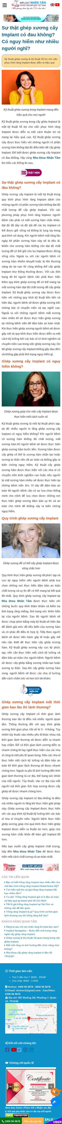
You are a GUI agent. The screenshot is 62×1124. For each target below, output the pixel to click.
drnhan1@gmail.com (28, 990)
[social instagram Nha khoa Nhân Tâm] (26, 1050)
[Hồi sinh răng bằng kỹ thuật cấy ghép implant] (31, 867)
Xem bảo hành (13, 1107)
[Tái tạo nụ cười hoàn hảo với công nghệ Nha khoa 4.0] (31, 18)
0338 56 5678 (12, 994)
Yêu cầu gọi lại (33, 1121)
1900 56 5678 (25, 986)
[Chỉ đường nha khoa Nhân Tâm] (31, 1018)
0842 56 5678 (42, 986)
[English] (52, 5)
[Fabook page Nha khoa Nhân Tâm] (8, 1050)
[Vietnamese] (57, 5)
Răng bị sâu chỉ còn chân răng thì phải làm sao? (32, 926)
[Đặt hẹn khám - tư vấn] (31, 172)
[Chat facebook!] (55, 1104)
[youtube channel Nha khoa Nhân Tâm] (14, 1050)
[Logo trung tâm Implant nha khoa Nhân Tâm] (29, 9)
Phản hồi (29, 1107)
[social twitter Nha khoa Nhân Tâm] (20, 1050)
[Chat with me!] (55, 1094)
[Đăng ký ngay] (31, 690)
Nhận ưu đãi (44, 1107)
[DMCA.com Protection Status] (16, 1115)
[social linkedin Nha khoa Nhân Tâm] (32, 1050)
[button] (5, 5)
